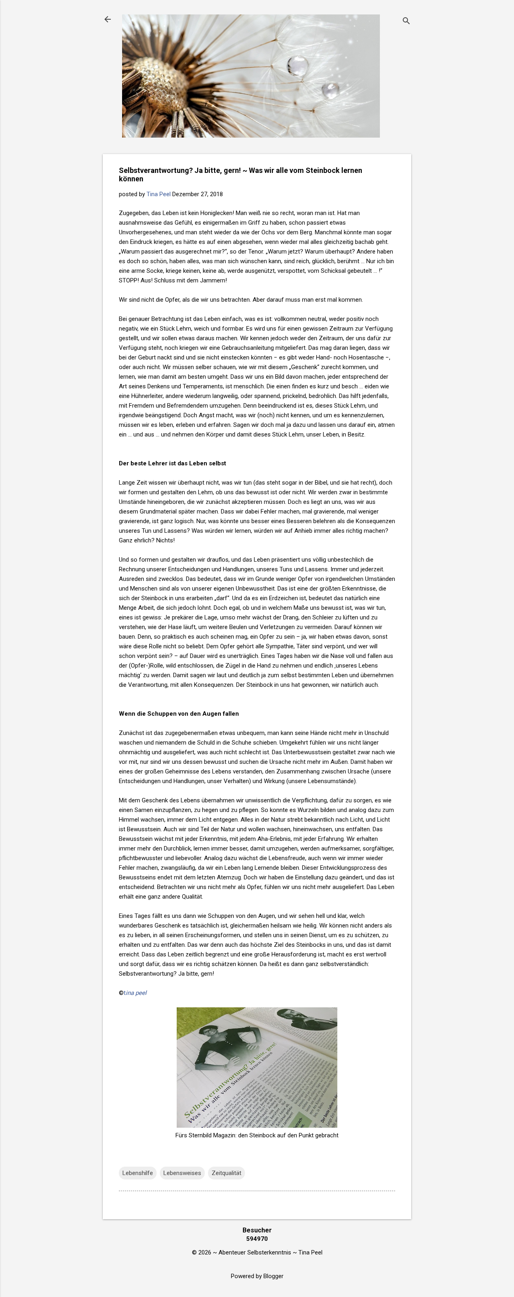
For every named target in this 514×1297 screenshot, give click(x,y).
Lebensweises (182, 1173)
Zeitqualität (226, 1173)
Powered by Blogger (257, 1276)
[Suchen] (406, 22)
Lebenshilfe (137, 1173)
